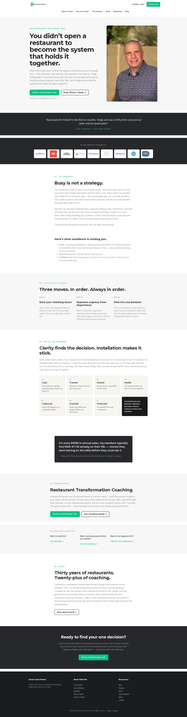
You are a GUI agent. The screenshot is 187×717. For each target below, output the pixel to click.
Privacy (115, 711)
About (121, 697)
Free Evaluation (124, 694)
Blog (127, 11)
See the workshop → (89, 544)
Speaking (77, 691)
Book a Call (153, 4)
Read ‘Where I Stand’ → (75, 92)
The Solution (97, 11)
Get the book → (57, 541)
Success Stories (82, 11)
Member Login (138, 4)
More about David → (67, 612)
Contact (121, 700)
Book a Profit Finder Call (44, 92)
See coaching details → (95, 514)
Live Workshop (79, 688)
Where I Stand (67, 11)
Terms (109, 711)
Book (108, 11)
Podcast (121, 688)
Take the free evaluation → (122, 541)
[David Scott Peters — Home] (38, 4)
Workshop (118, 11)
